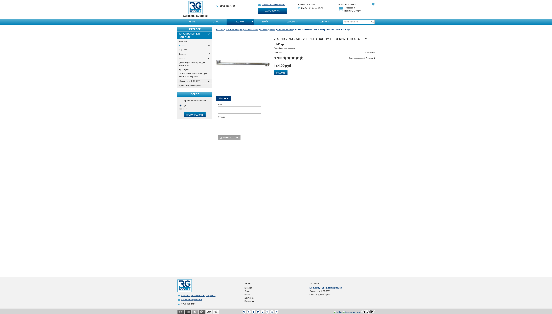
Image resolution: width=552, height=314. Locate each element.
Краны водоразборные (190, 85)
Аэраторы (183, 50)
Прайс (265, 22)
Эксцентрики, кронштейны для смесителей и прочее (193, 75)
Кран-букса (184, 69)
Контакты (325, 22)
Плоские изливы (285, 29)
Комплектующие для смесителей (189, 35)
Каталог (240, 22)
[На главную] (184, 285)
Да (184, 105)
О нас (216, 22)
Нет (185, 109)
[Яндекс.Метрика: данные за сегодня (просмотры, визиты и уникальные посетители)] (352, 312)
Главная (191, 22)
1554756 (227, 5)
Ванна (272, 29)
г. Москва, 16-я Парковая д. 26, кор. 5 (198, 295)
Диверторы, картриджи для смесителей (192, 63)
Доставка (293, 22)
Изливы (182, 45)
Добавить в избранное (282, 45)
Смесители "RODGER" (189, 81)
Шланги (182, 54)
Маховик (183, 41)
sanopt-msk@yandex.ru (273, 4)
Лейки (182, 58)
